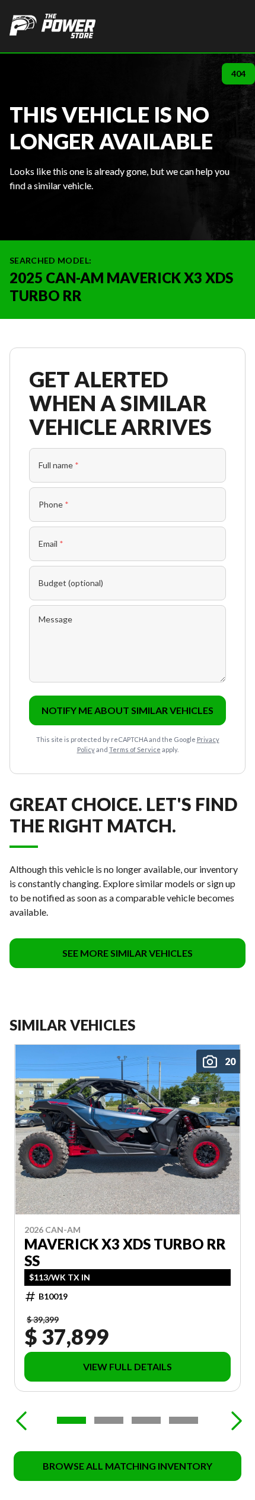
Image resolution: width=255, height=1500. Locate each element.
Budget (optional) (71, 583)
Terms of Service (135, 749)
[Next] (234, 1420)
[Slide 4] (183, 1420)
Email (51, 543)
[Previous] (21, 1420)
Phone (54, 504)
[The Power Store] (52, 26)
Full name (59, 465)
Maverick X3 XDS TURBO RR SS (125, 1252)
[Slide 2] (108, 1420)
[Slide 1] (71, 1420)
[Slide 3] (146, 1420)
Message (55, 619)
